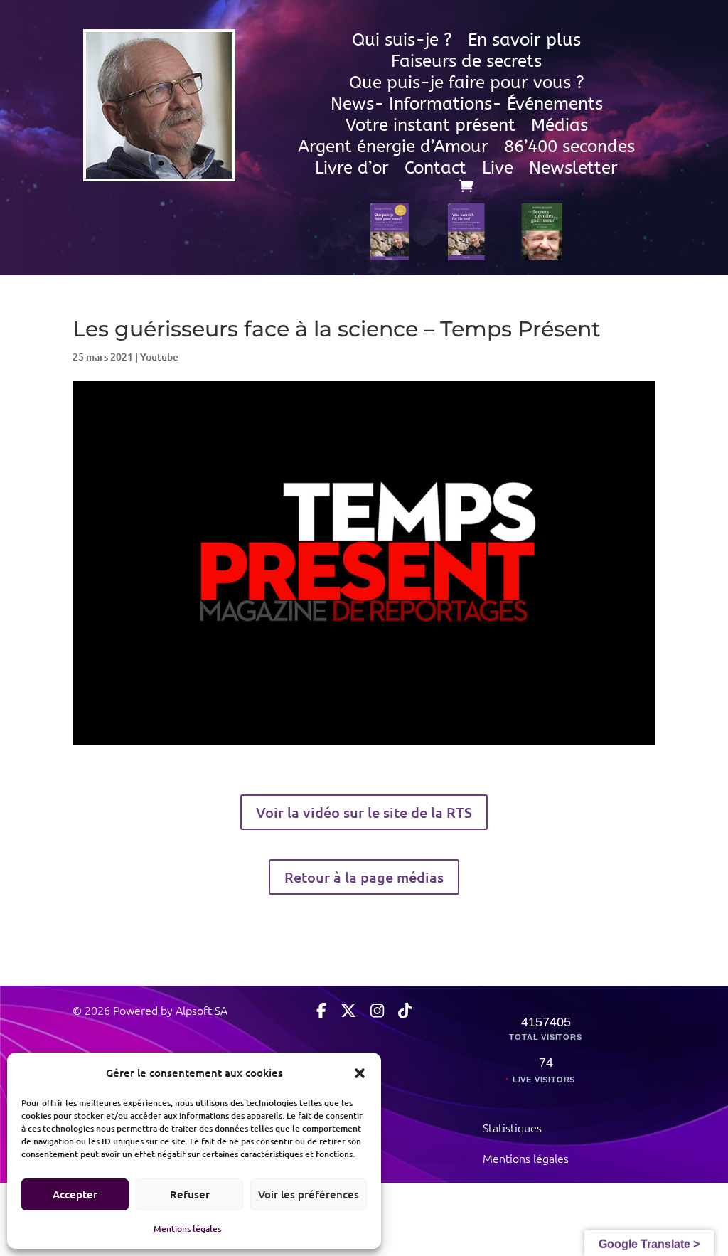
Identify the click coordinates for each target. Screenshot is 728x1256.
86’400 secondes (569, 149)
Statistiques (512, 1127)
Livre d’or (352, 170)
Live (497, 170)
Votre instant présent (430, 127)
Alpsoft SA (200, 1010)
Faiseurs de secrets (466, 63)
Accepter (75, 1194)
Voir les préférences (308, 1194)
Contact (435, 170)
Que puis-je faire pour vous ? (466, 85)
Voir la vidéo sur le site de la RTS (364, 812)
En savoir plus (524, 42)
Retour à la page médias (364, 877)
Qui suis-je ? (402, 42)
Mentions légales (187, 1229)
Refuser (190, 1194)
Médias (559, 127)
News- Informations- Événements (467, 106)
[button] (360, 1072)
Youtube (159, 356)
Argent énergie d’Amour (393, 149)
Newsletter (573, 170)
